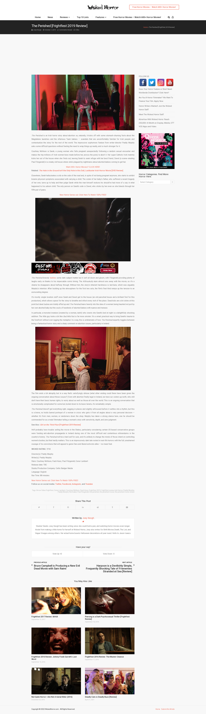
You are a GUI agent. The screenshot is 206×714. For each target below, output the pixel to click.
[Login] (173, 17)
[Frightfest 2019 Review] (70, 425)
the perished (94, 492)
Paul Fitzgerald (83, 492)
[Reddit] (97, 507)
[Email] (126, 507)
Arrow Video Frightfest (44, 490)
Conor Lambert (59, 490)
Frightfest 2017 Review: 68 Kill (44, 617)
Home (38, 17)
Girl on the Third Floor (49, 425)
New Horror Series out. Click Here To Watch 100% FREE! (83, 195)
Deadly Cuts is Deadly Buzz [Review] (101, 697)
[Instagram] (161, 82)
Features (100, 17)
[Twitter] (39, 507)
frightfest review (107, 490)
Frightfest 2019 (95, 490)
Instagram (76, 484)
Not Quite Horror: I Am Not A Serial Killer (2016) (51, 697)
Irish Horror (119, 490)
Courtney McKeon (73, 490)
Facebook (66, 484)
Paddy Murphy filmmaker (67, 492)
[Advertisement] (103, 52)
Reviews (64, 17)
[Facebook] (53, 507)
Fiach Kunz (84, 490)
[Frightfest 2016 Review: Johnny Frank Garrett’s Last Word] (56, 641)
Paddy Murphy (128, 490)
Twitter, (58, 484)
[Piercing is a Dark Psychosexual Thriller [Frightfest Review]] (109, 600)
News (50, 17)
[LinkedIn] (82, 507)
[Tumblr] (112, 507)
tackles (53, 278)
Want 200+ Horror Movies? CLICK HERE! (83, 167)
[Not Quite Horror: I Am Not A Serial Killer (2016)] (56, 681)
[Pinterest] (68, 507)
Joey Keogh (37, 30)
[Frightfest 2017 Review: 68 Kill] (56, 600)
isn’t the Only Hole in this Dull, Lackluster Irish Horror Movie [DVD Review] (81, 170)
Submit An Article (168, 709)
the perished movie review (124, 492)
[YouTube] (170, 82)
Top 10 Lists (83, 17)
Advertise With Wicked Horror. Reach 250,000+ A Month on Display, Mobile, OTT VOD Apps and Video (156, 123)
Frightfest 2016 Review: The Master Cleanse (104, 657)
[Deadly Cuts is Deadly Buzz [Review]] (109, 681)
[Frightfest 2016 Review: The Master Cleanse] (109, 641)
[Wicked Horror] (103, 7)
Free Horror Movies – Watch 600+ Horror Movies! (154, 7)
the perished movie (107, 492)
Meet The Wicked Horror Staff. (151, 114)
